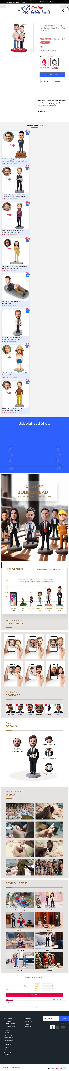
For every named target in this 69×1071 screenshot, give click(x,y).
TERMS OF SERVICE (9, 1027)
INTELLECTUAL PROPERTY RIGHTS (9, 1036)
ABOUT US (28, 1018)
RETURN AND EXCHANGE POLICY (9, 1022)
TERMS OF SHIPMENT (7, 1031)
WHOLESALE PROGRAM (28, 1026)
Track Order (55, 2)
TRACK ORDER (8, 1044)
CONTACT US (42, 2)
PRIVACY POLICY (8, 1041)
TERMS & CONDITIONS (8, 1048)
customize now (52, 75)
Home (2, 1007)
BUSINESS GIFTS (8, 1018)
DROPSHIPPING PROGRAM (8, 1054)
